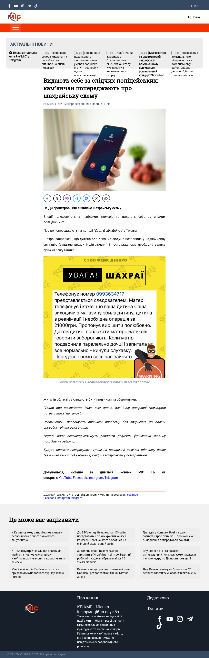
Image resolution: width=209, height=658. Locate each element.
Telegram (111, 478)
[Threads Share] (96, 198)
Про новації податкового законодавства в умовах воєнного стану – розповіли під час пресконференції (87, 64)
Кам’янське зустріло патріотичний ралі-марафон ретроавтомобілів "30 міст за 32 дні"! (103, 573)
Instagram (95, 478)
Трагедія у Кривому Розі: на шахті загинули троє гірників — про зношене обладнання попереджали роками (168, 536)
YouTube (65, 478)
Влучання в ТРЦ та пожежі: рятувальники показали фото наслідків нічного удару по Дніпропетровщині (169, 554)
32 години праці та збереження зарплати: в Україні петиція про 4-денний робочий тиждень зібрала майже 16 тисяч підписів (104, 554)
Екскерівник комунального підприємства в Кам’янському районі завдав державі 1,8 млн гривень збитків (184, 64)
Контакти (155, 608)
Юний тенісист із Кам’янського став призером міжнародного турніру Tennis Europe (38, 573)
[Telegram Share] (77, 198)
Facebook (80, 478)
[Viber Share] (67, 198)
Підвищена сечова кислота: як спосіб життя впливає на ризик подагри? (54, 60)
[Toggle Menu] (15, 27)
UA (186, 6)
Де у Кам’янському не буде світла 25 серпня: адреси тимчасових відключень (169, 571)
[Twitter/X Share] (57, 198)
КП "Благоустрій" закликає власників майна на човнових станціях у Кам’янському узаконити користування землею (38, 554)
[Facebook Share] (47, 198)
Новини (97, 104)
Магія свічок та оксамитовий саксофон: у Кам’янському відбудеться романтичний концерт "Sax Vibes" (152, 64)
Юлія (107, 104)
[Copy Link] (106, 198)
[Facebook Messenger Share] (86, 198)
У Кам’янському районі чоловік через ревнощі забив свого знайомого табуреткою (37, 536)
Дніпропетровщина (78, 104)
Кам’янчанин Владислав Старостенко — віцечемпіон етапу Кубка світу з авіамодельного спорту (120, 64)
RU (196, 6)
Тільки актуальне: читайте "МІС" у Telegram (23, 56)
